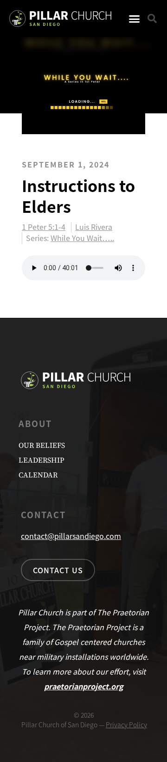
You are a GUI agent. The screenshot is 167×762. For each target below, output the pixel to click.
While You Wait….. (82, 237)
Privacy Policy (126, 724)
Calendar (38, 475)
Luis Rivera (93, 227)
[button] (134, 18)
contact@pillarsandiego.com (71, 535)
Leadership (41, 460)
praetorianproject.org (83, 686)
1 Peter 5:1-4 (43, 227)
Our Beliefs (42, 445)
